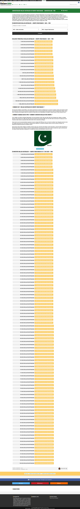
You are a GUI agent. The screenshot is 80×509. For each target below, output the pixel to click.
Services (25, 4)
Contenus (21, 4)
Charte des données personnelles (45, 508)
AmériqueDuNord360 (33, 0)
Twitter (21, 483)
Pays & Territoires (15, 4)
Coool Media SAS (33, 507)
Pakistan (26, 473)
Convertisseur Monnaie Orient (35, 473)
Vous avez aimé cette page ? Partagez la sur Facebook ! (40, 479)
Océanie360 (39, 0)
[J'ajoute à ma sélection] (63, 10)
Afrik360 (7, 0)
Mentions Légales (27, 508)
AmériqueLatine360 (25, 0)
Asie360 (10, 0)
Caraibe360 (15, 0)
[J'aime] (61, 10)
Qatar (13, 2)
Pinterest (40, 483)
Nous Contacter (52, 508)
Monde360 (2, 0)
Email (59, 483)
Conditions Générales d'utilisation (35, 508)
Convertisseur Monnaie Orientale (48, 473)
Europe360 (19, 0)
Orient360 (43, 0)
